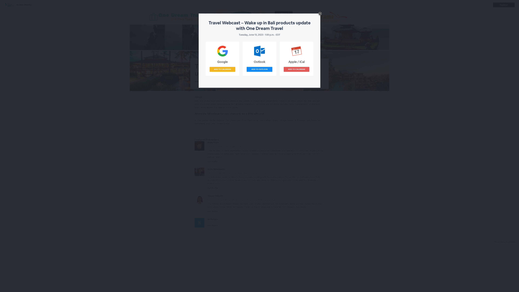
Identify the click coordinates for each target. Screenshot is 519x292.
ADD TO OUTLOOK (259, 69)
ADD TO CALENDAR (222, 69)
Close (320, 14)
